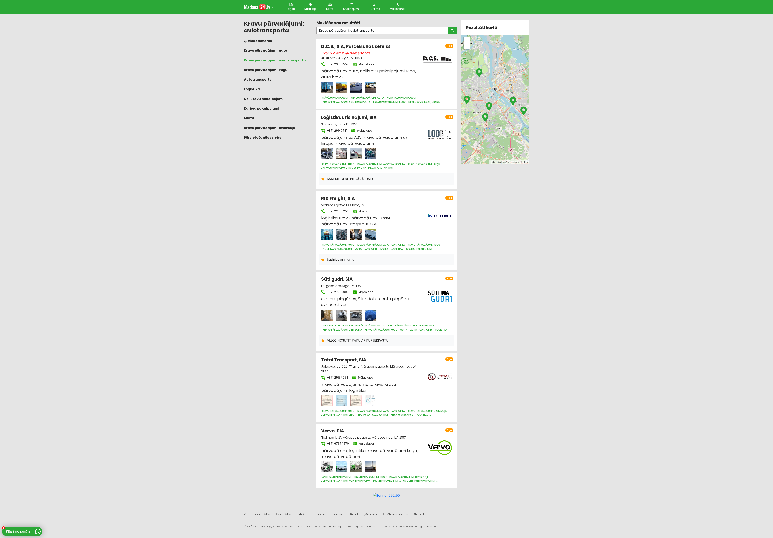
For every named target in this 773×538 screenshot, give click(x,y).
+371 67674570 (337, 444)
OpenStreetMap (508, 162)
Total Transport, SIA (343, 360)
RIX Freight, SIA (338, 198)
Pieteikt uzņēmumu (363, 514)
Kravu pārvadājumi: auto (265, 50)
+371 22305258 (337, 211)
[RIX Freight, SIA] (327, 234)
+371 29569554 (337, 64)
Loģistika (252, 89)
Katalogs (310, 9)
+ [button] (467, 40)
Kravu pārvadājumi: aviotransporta (275, 60)
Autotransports (257, 79)
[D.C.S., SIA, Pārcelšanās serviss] (327, 87)
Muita (249, 118)
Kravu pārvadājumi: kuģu (265, 70)
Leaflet (493, 162)
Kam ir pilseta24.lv (257, 514)
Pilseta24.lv (283, 514)
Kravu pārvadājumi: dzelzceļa (269, 127)
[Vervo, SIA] (327, 466)
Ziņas (291, 9)
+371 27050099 (337, 292)
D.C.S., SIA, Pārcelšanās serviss (356, 46)
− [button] (467, 46)
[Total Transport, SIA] (327, 400)
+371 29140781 (336, 131)
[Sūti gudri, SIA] (327, 315)
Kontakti (338, 514)
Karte (330, 9)
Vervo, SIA (332, 431)
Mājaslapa (366, 64)
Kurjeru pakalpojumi (261, 108)
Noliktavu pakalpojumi (264, 99)
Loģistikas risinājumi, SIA (349, 117)
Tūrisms (374, 9)
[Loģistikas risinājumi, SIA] (327, 153)
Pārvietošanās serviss (262, 137)
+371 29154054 (337, 377)
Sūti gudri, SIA (337, 279)
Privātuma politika (395, 514)
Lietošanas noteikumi (312, 514)
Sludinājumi (351, 9)
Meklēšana (397, 9)
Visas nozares (259, 41)
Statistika (420, 514)
